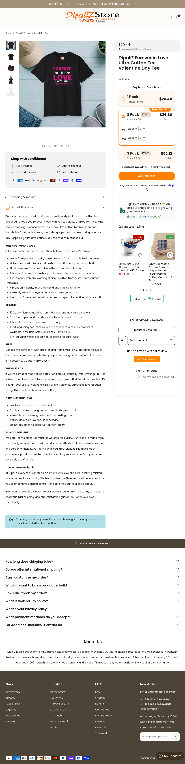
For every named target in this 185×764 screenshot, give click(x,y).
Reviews (100, 721)
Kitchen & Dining (60, 709)
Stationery (56, 697)
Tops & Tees (13, 703)
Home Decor (58, 691)
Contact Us (102, 709)
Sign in (131, 216)
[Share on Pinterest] (61, 146)
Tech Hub (56, 715)
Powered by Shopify (150, 758)
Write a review (147, 359)
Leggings (10, 709)
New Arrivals (12, 691)
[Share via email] (67, 146)
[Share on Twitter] (55, 146)
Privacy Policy (103, 715)
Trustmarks (102, 733)
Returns (99, 703)
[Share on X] (49, 146)
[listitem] (92, 543)
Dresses (10, 697)
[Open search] (122, 340)
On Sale (10, 721)
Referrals (100, 727)
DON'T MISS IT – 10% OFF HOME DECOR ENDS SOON (90, 4)
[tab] (143, 290)
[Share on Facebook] (43, 146)
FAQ (97, 691)
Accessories (12, 715)
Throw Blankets (59, 703)
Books (54, 727)
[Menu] (7, 17)
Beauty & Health (60, 721)
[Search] (170, 17)
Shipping (123, 49)
